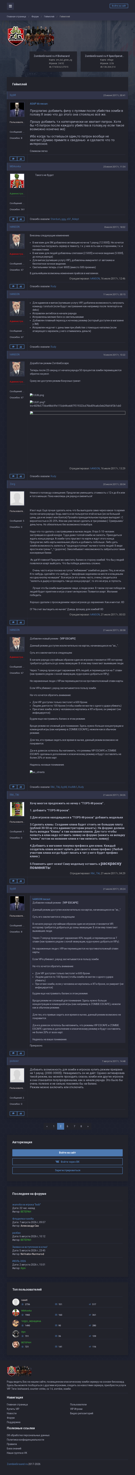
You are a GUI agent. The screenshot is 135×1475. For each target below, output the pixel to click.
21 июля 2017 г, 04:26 (114, 795)
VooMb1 (72, 787)
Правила (12, 1444)
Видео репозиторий (81, 1413)
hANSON (15, 226)
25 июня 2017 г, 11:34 (114, 166)
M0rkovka (15, 166)
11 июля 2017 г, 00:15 (114, 294)
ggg (63, 219)
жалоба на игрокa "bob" (26, 1204)
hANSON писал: (42, 899)
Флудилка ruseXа (23, 1218)
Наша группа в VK (17, 1453)
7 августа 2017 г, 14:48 (113, 1061)
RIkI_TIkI (55, 787)
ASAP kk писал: (39, 103)
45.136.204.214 (107, 67)
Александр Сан (30, 1225)
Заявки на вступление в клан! (29, 1247)
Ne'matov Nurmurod (32, 1254)
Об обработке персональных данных (28, 1435)
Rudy (53, 286)
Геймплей (49, 16)
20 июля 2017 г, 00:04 (114, 484)
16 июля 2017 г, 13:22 (114, 354)
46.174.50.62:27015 (58, 67)
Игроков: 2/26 (107, 63)
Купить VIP (13, 1409)
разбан (16, 1232)
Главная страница (16, 16)
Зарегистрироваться (67, 1170)
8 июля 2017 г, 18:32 (114, 227)
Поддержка (13, 1422)
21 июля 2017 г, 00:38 (114, 630)
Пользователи (78, 1404)
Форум (35, 16)
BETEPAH (26, 1211)
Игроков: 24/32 (56, 63)
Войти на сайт (119, 6)
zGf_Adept (73, 219)
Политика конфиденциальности (25, 1439)
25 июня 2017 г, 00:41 (114, 95)
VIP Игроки (76, 1409)
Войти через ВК (69, 1161)
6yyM (13, 95)
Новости (12, 1413)
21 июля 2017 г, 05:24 (114, 889)
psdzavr (14, 1061)
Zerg (12, 484)
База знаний (14, 1448)
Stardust (55, 219)
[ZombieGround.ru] (30, 36)
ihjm (23, 1268)
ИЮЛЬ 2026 (19, 1261)
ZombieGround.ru (17, 1464)
